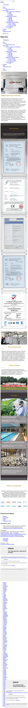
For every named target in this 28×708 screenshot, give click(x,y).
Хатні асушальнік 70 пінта (17, 535)
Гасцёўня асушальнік (19, 536)
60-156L (10, 17)
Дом (4, 6)
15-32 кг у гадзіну (12, 25)
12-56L (9, 27)
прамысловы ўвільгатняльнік (12, 22)
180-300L (10, 18)
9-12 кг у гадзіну (12, 24)
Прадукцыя (5, 10)
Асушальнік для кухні (5, 535)
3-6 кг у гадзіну (11, 23)
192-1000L (10, 15)
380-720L (10, 19)
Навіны (4, 29)
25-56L (9, 12)
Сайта (11, 532)
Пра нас (5, 8)
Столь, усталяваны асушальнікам (13, 11)
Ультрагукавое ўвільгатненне (7, 533)
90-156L (10, 13)
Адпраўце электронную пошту (7, 544)
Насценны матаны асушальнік (7, 536)
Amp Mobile (15, 532)
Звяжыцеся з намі (7, 31)
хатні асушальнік (9, 26)
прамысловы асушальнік (11, 16)
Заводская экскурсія (10, 9)
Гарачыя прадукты (5, 532)
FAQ (4, 30)
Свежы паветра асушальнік (20, 533)
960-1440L (10, 20)
